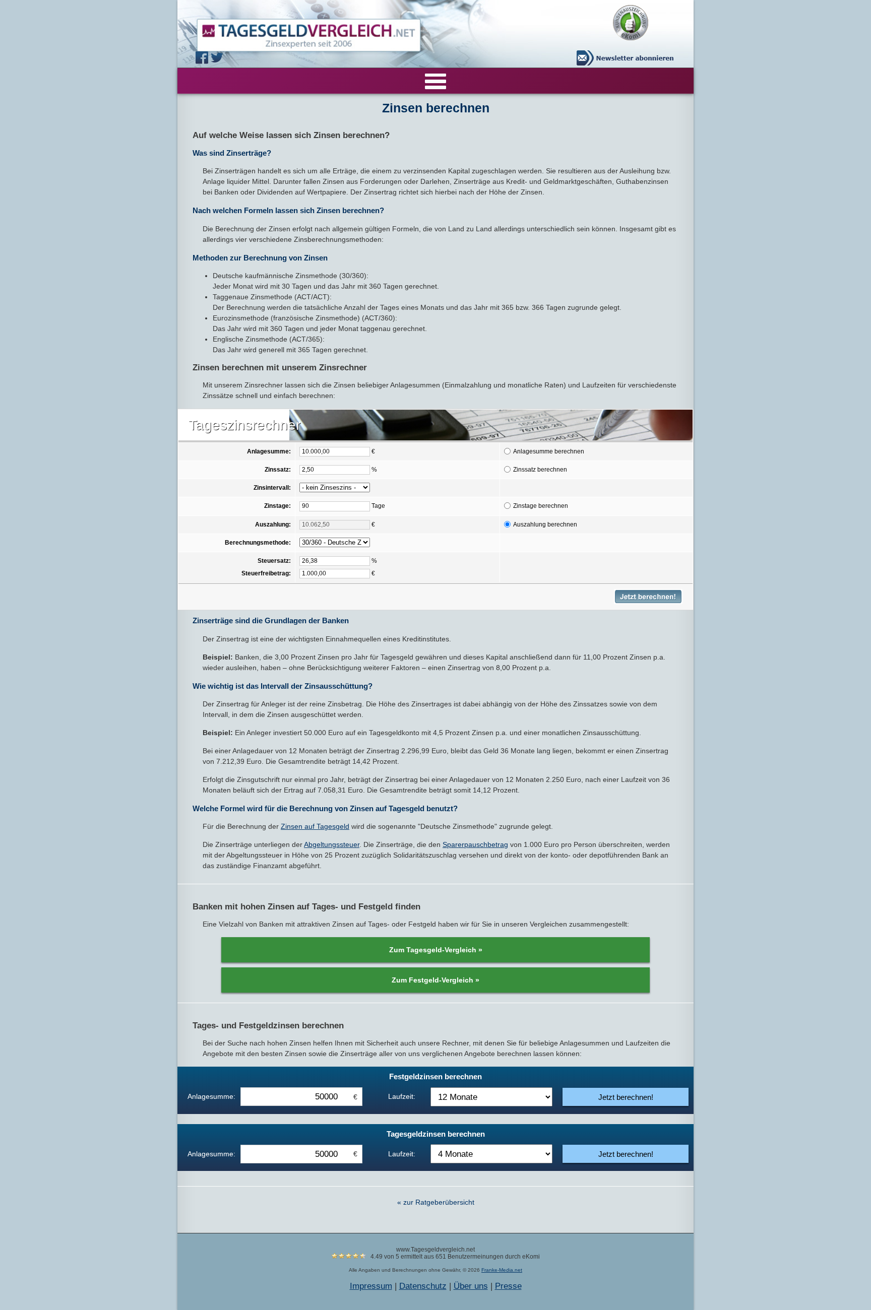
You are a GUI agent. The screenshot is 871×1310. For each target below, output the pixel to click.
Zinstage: (277, 505)
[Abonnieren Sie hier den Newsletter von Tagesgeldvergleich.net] (627, 58)
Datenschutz (423, 1286)
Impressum (371, 1286)
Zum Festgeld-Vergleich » (435, 980)
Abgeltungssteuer (331, 844)
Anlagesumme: (269, 451)
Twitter (218, 57)
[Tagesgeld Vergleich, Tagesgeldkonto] (297, 32)
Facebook (203, 57)
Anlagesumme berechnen (548, 451)
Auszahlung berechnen (545, 524)
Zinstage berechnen (540, 505)
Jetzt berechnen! (625, 1097)
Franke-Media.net (501, 1270)
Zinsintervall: (272, 487)
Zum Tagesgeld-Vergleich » (435, 950)
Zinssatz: (278, 469)
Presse (508, 1286)
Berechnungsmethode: (258, 542)
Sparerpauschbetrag (475, 844)
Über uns (471, 1286)
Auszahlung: (273, 524)
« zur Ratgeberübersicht (435, 1202)
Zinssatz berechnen (540, 469)
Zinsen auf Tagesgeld (315, 826)
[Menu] (435, 80)
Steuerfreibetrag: (266, 573)
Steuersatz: (274, 560)
